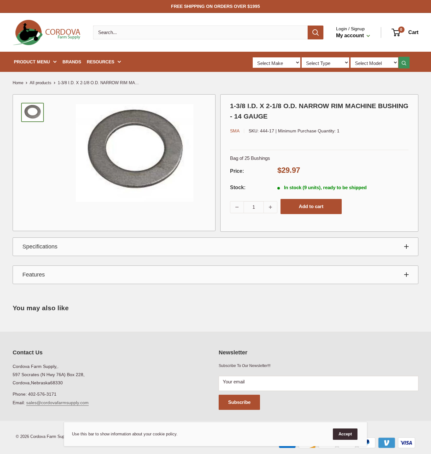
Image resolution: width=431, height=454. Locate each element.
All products (40, 82)
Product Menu (32, 61)
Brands (71, 61)
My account (350, 35)
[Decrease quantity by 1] (237, 207)
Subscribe (239, 402)
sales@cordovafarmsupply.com (57, 402)
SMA (234, 130)
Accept (345, 434)
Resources (100, 61)
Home (18, 82)
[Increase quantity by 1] (270, 207)
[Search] (315, 32)
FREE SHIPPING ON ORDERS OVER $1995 (215, 6)
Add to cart (311, 206)
